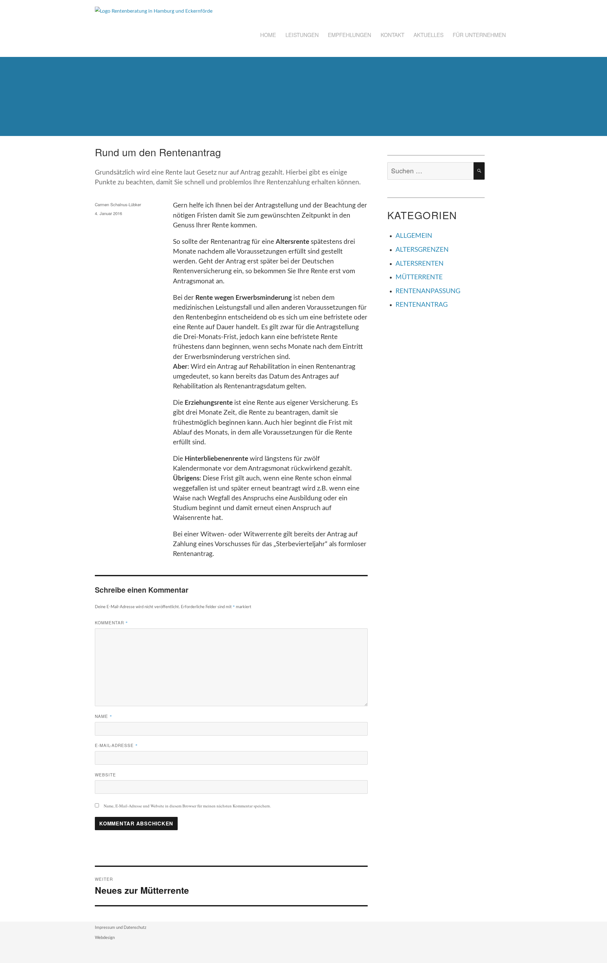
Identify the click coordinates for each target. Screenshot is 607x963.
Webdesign (105, 938)
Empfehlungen (349, 35)
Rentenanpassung (427, 291)
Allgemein (413, 235)
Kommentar (111, 623)
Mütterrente (419, 277)
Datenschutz (135, 928)
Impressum (105, 928)
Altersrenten (419, 263)
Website (105, 775)
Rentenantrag (421, 304)
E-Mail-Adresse (116, 745)
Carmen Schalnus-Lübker (118, 204)
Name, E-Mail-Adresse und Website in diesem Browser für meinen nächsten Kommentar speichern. (187, 806)
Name (103, 716)
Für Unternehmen (479, 35)
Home (268, 35)
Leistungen (302, 35)
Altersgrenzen (422, 249)
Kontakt (392, 35)
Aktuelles (429, 35)
